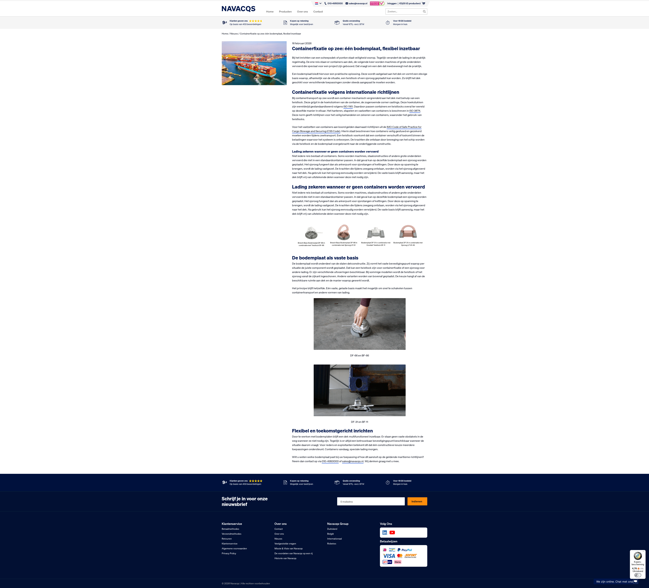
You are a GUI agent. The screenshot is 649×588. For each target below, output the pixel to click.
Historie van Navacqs (285, 558)
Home (270, 11)
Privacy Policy (229, 553)
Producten (285, 11)
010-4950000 (335, 3)
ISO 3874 (414, 110)
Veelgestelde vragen (285, 543)
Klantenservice (229, 543)
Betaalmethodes (230, 529)
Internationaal (334, 539)
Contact (318, 11)
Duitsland (332, 529)
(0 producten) (409, 3)
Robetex (331, 543)
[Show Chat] (635, 585)
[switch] (637, 575)
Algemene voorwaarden (234, 548)
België (330, 534)
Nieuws (234, 33)
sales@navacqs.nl (358, 3)
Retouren (227, 539)
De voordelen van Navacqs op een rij (293, 553)
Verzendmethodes (231, 534)
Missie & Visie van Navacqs (288, 548)
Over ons (302, 11)
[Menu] (644, 552)
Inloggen (392, 3)
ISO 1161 (348, 106)
